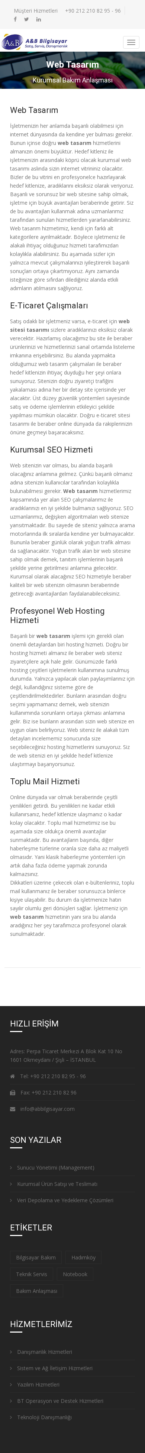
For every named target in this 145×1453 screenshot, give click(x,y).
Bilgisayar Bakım (36, 1257)
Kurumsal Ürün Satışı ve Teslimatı (56, 1183)
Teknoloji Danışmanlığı (44, 1417)
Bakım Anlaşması (36, 1290)
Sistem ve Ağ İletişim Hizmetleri (54, 1368)
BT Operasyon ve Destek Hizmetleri (59, 1400)
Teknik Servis (31, 1274)
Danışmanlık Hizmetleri (44, 1351)
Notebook (75, 1274)
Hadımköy (83, 1257)
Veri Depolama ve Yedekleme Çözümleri (64, 1200)
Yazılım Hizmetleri (37, 1384)
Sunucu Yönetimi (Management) (55, 1167)
